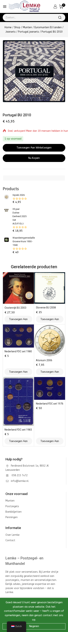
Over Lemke (12, 534)
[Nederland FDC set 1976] (49, 388)
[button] (18, 319)
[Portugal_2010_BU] (34, 71)
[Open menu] (5, 7)
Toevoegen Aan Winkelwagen (34, 147)
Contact (10, 540)
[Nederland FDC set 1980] (18, 335)
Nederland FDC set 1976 (49, 403)
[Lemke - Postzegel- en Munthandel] (24, 6)
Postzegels (12, 506)
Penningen (11, 517)
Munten (10, 500)
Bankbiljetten (13, 511)
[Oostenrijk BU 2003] (18, 288)
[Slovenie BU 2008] (49, 288)
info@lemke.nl (20, 481)
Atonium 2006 (44, 360)
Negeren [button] (34, 626)
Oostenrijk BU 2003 (15, 307)
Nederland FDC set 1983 (18, 429)
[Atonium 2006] (49, 340)
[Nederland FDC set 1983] (18, 401)
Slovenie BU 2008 (46, 307)
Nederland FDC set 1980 (18, 351)
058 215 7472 (19, 475)
